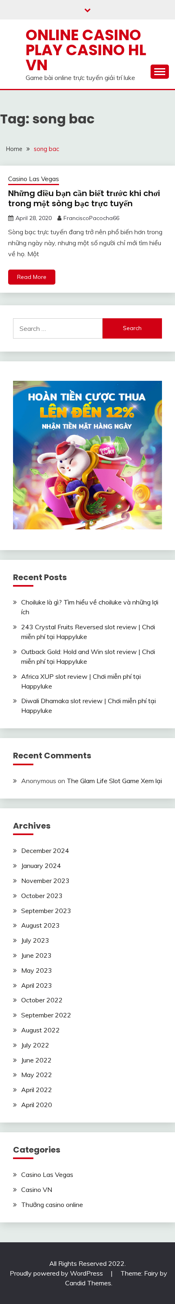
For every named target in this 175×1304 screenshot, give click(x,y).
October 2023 (42, 896)
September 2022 (46, 1015)
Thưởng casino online (52, 1204)
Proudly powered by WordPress (57, 1273)
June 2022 (36, 1060)
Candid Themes (88, 1283)
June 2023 (36, 955)
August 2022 (40, 1030)
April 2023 (36, 985)
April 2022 (36, 1090)
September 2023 (46, 911)
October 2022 (42, 1000)
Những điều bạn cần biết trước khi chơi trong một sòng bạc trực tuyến (84, 198)
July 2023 (35, 940)
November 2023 (45, 881)
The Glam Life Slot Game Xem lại (114, 781)
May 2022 (36, 1075)
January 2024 (41, 865)
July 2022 (35, 1045)
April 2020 (36, 1105)
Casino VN (36, 1189)
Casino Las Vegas (33, 179)
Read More (31, 277)
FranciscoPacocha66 (91, 218)
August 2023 (40, 925)
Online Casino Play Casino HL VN (86, 50)
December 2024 (45, 850)
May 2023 (36, 970)
